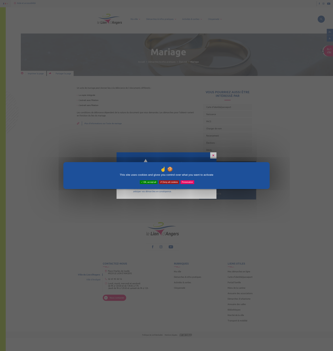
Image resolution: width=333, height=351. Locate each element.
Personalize (187, 182)
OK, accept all (149, 182)
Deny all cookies (170, 182)
